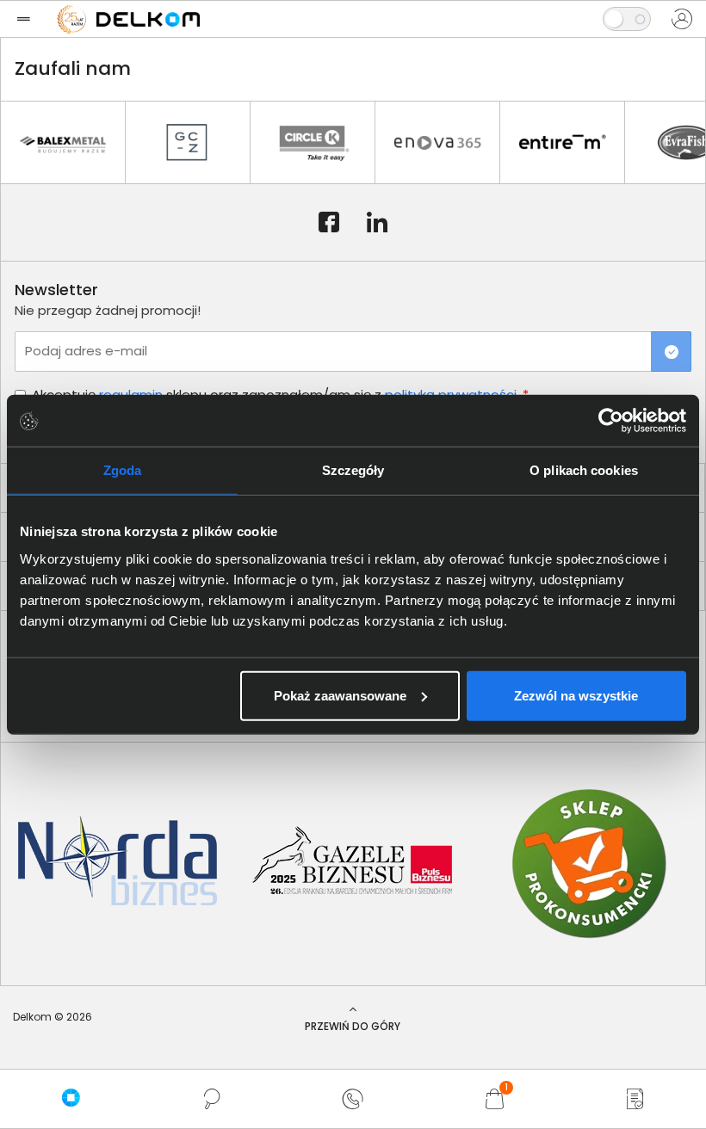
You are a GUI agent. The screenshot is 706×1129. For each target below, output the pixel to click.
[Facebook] (329, 223)
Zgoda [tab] (122, 470)
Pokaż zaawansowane (340, 695)
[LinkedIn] (377, 223)
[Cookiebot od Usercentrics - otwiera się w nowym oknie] (611, 421)
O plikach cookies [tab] (584, 470)
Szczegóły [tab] (353, 470)
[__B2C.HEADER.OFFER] (635, 1099)
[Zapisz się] (671, 351)
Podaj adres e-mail (86, 351)
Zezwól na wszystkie (576, 695)
